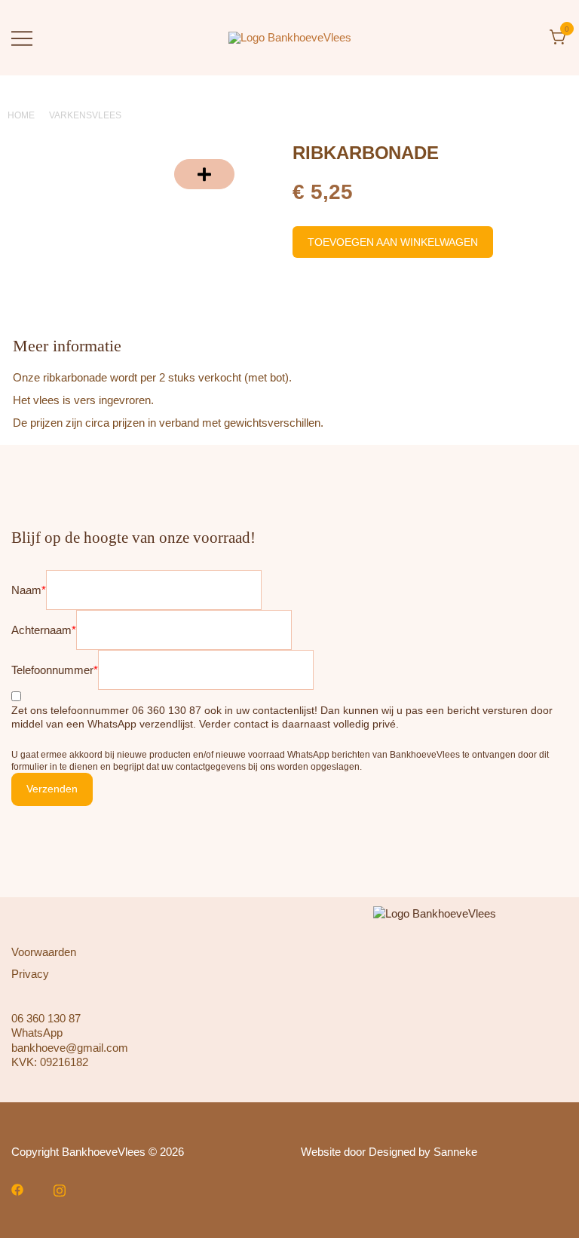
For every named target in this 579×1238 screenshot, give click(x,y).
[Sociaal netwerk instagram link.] (60, 1188)
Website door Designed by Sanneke (389, 1151)
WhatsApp (37, 1032)
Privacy (30, 973)
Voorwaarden (43, 951)
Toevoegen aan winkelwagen (393, 242)
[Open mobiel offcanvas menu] (21, 37)
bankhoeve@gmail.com (69, 1047)
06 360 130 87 (46, 1018)
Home (21, 115)
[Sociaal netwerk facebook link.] (17, 1188)
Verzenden (52, 789)
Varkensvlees (85, 115)
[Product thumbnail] (204, 174)
